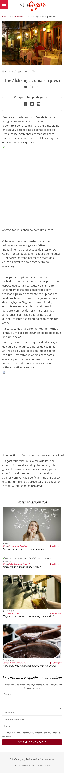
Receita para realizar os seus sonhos (23, 548)
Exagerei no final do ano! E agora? (21, 566)
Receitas (23, 546)
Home (4, 16)
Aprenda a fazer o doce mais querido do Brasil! (29, 665)
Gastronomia (17, 16)
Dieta (10, 564)
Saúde (28, 564)
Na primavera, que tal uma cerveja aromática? (28, 616)
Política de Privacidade (24, 765)
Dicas (5, 546)
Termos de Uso (43, 765)
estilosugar (24, 71)
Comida (6, 663)
